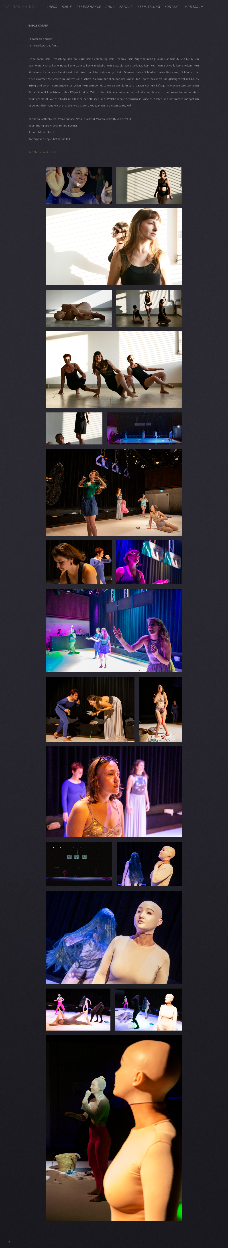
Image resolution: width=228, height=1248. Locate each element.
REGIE (67, 7)
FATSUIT (126, 7)
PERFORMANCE (88, 7)
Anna (110, 7)
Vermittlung (148, 7)
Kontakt (172, 7)
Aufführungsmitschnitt (42, 152)
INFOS (52, 7)
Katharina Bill (21, 6)
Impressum (194, 7)
